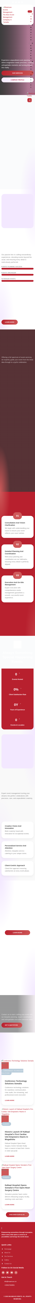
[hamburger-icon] (30, 11)
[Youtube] (11, 1272)
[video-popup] (17, 644)
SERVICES (31, 50)
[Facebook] (3, 1272)
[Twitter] (7, 1272)
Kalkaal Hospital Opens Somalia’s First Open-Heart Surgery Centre (17, 1187)
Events (6, 1124)
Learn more (9, 1100)
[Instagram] (16, 1272)
